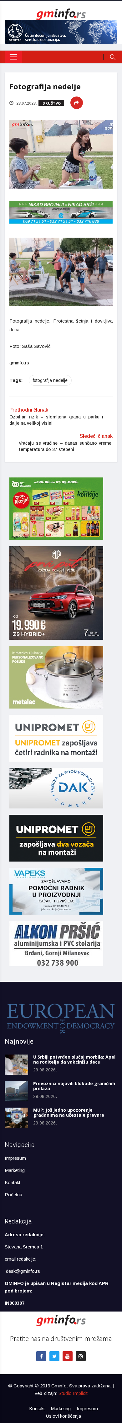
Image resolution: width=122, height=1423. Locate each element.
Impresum (15, 1158)
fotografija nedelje (50, 380)
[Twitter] (54, 1356)
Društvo (52, 103)
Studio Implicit (73, 1393)
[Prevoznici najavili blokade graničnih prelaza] (16, 1091)
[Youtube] (68, 1356)
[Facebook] (41, 1356)
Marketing (15, 1170)
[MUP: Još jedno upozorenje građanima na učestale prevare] (16, 1118)
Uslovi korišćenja (63, 1416)
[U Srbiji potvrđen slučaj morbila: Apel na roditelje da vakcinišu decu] (16, 1065)
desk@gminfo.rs (23, 1271)
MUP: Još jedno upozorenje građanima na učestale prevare (68, 1112)
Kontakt (12, 1182)
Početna (13, 1194)
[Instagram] (81, 1356)
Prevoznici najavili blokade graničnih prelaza (74, 1086)
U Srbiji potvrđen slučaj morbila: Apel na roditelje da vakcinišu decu (74, 1059)
